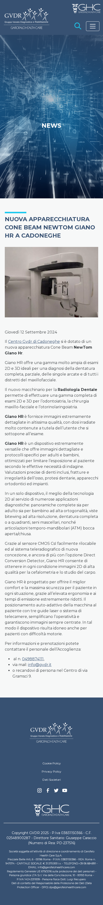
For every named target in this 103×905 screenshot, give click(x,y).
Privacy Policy (51, 771)
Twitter (56, 792)
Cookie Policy (51, 763)
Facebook (48, 791)
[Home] (51, 732)
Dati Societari (51, 779)
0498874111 (33, 659)
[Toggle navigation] (92, 26)
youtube (64, 791)
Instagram (39, 791)
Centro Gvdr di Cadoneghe (34, 341)
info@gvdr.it (40, 664)
